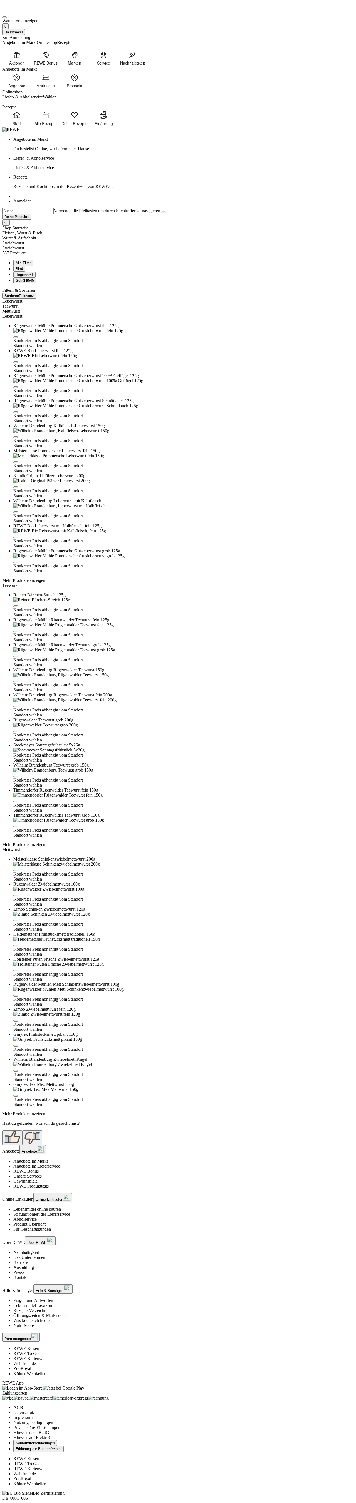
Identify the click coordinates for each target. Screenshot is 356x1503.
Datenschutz (24, 1412)
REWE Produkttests (31, 1186)
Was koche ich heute (31, 1320)
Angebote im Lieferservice (36, 1166)
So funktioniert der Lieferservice (41, 1214)
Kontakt (20, 1277)
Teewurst (10, 306)
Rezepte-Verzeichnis (31, 1310)
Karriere (20, 1262)
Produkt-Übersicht (29, 1224)
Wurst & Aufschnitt (19, 238)
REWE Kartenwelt (30, 1358)
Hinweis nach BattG (31, 1432)
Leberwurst (12, 301)
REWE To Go (26, 1353)
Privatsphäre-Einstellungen (36, 1427)
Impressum (23, 1417)
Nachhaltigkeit (26, 1252)
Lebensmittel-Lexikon (32, 1305)
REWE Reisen (26, 1348)
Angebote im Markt (30, 1161)
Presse (18, 1272)
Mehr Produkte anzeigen (23, 580)
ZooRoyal (22, 1368)
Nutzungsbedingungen (33, 1422)
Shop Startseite (15, 228)
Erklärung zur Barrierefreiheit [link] (38, 1449)
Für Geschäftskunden (32, 1229)
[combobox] (28, 211)
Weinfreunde (24, 1363)
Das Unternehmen (29, 1257)
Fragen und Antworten (33, 1300)
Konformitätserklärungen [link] (35, 1443)
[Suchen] (163, 212)
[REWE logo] (10, 129)
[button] (15, 337)
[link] (183, 144)
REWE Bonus (26, 1171)
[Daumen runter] (32, 1137)
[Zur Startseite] (21, 10)
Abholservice (25, 1219)
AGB (18, 1407)
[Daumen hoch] (12, 1137)
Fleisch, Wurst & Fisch (22, 233)
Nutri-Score (23, 1325)
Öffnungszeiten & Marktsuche (39, 1315)
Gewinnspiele (25, 1181)
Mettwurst (11, 311)
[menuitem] (16, 58)
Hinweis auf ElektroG (32, 1437)
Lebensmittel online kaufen (37, 1209)
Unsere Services (27, 1176)
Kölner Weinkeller (29, 1373)
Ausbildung (23, 1267)
